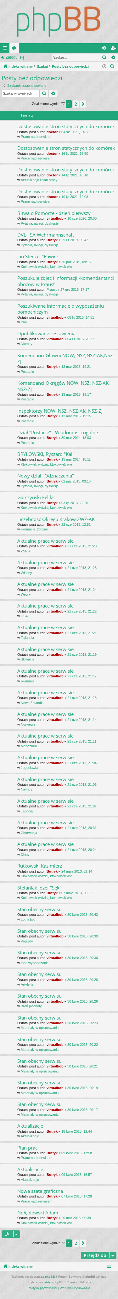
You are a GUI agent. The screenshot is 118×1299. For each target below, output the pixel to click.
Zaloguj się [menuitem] (105, 49)
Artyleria (27, 984)
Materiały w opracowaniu (40, 1028)
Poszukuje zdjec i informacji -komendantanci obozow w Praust (65, 281)
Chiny (25, 854)
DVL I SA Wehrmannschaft (45, 235)
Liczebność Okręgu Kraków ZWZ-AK (56, 519)
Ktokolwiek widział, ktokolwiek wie (46, 267)
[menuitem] (112, 66)
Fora (15, 49)
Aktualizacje (30, 1126)
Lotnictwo (28, 919)
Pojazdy (27, 941)
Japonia (27, 811)
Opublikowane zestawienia (46, 333)
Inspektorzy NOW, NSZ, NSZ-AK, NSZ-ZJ (60, 411)
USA (24, 616)
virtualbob (55, 218)
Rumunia (27, 681)
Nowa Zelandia (32, 703)
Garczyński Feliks (35, 497)
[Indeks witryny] (59, 21)
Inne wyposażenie (34, 963)
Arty (48, 1282)
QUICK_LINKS (6, 49)
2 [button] (76, 104)
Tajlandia (27, 637)
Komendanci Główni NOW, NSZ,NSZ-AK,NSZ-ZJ (66, 358)
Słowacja (27, 659)
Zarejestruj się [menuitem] (114, 49)
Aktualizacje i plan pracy (39, 180)
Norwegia (28, 724)
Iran (24, 322)
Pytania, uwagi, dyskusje (40, 223)
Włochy (26, 573)
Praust (52, 289)
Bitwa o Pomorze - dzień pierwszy (54, 213)
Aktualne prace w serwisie (45, 541)
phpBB (50, 1276)
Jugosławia (29, 767)
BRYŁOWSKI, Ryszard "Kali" (46, 454)
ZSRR (25, 551)
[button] (83, 104)
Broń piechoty (31, 1006)
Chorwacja (29, 833)
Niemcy (26, 344)
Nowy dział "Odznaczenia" (45, 475)
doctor (52, 132)
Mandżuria (29, 746)
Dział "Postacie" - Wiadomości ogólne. (58, 432)
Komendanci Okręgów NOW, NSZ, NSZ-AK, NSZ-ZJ (63, 386)
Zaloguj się (15, 57)
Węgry (26, 594)
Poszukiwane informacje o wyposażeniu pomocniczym (60, 309)
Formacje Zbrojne (34, 529)
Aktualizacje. (30, 1169)
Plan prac (27, 1148)
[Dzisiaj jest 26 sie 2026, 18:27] (104, 66)
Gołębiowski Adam (37, 1212)
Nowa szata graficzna (40, 1191)
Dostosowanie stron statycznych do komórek (66, 126)
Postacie (27, 371)
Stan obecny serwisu (39, 909)
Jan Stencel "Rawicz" (38, 256)
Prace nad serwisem (36, 136)
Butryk (52, 240)
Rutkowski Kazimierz (39, 866)
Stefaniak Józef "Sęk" (39, 887)
